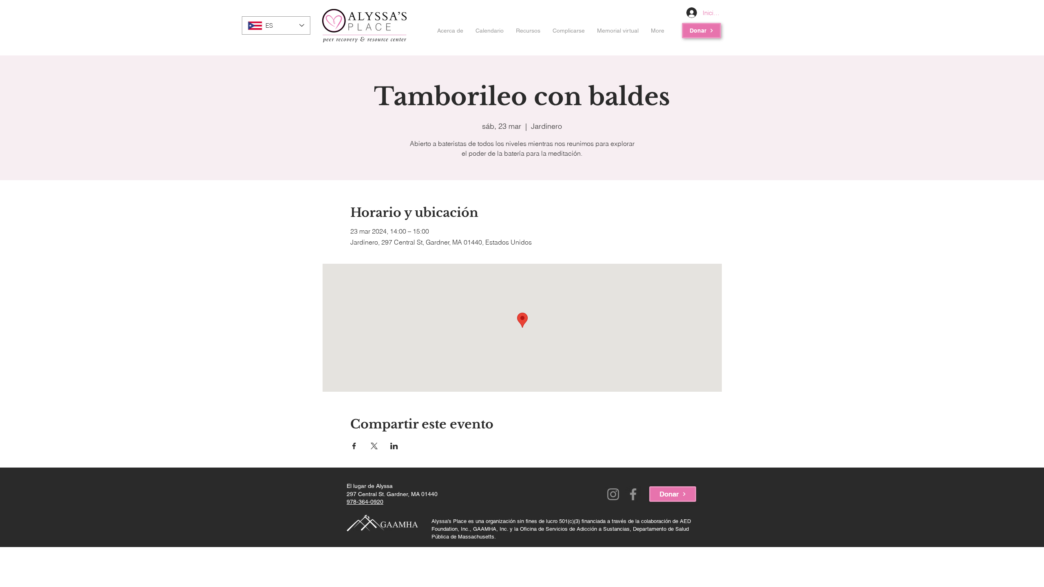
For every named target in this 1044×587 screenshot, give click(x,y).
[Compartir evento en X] (374, 446)
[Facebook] (633, 494)
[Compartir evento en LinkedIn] (394, 446)
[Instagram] (613, 494)
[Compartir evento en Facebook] (354, 446)
